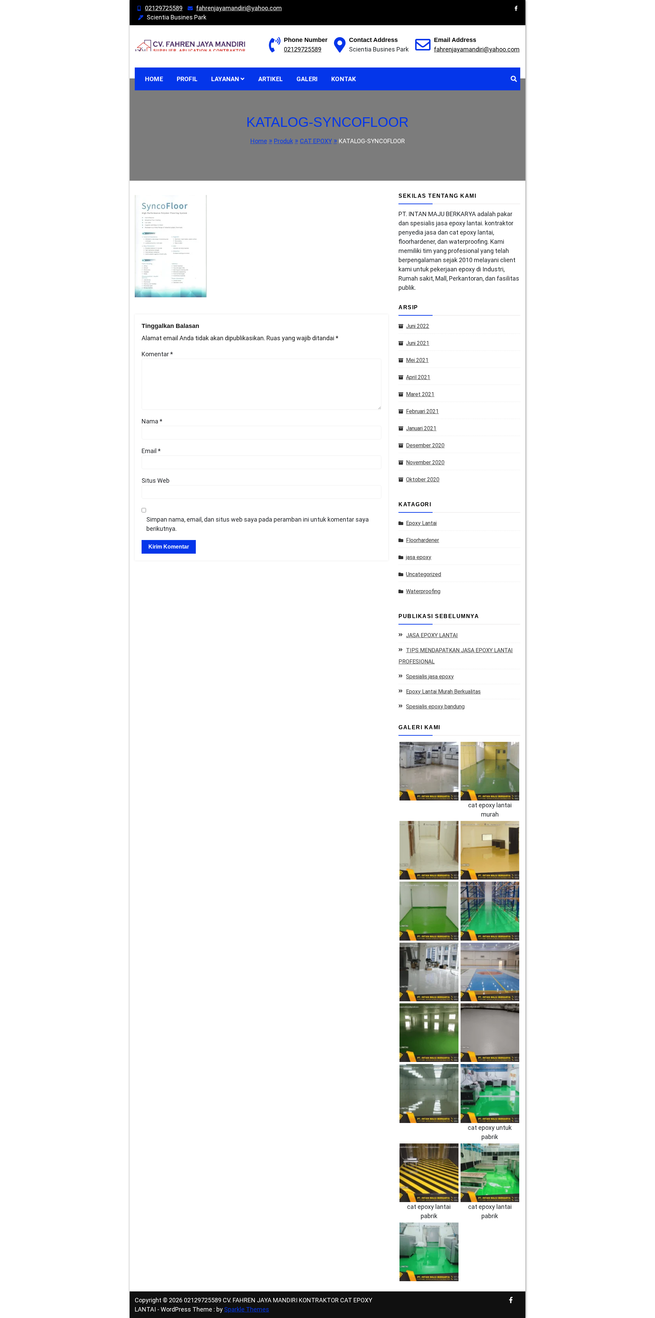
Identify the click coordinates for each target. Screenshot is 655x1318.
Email (151, 450)
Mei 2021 (417, 360)
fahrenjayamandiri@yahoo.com (239, 8)
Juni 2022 (417, 326)
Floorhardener (422, 540)
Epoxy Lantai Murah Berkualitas (443, 691)
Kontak (343, 79)
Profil (187, 79)
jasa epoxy (418, 557)
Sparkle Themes (246, 1309)
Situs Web (156, 480)
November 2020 (425, 462)
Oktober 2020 (422, 479)
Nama (152, 421)
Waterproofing (423, 591)
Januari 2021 (421, 428)
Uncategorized (423, 574)
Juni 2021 (417, 343)
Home (154, 79)
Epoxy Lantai (421, 523)
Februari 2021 (422, 411)
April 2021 (418, 377)
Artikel (270, 79)
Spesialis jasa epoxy (430, 676)
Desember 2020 (425, 445)
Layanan (225, 79)
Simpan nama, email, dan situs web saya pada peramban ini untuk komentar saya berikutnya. (257, 524)
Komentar (157, 354)
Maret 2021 (420, 394)
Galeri (307, 79)
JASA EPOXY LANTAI (432, 635)
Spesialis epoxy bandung (435, 706)
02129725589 (164, 8)
